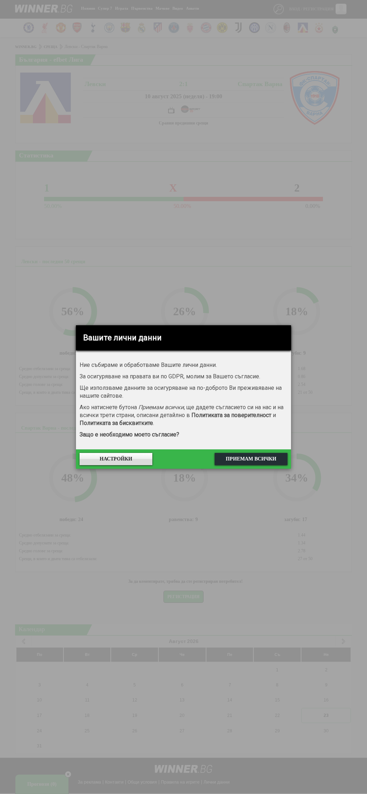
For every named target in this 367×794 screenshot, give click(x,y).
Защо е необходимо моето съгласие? (129, 434)
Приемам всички (251, 459)
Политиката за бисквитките (116, 423)
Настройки (116, 459)
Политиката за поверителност (231, 415)
